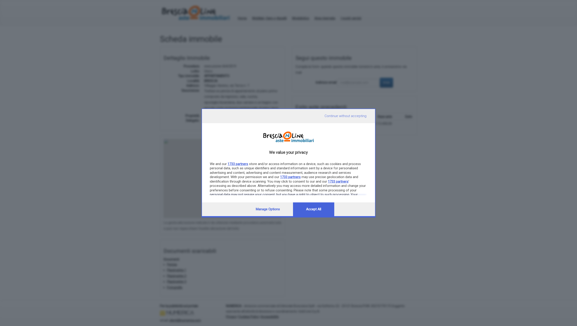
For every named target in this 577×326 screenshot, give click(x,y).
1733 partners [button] (238, 164)
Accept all (313, 209)
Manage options (268, 209)
